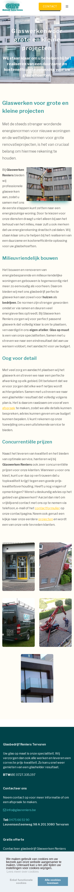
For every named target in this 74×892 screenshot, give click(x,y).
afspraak (8, 408)
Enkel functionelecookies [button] (21, 881)
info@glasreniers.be (21, 810)
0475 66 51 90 (19, 820)
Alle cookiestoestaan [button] (53, 881)
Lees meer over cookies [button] (23, 871)
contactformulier (47, 508)
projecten (45, 519)
